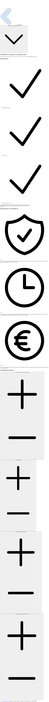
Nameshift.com (5, 701)
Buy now (1, 206)
